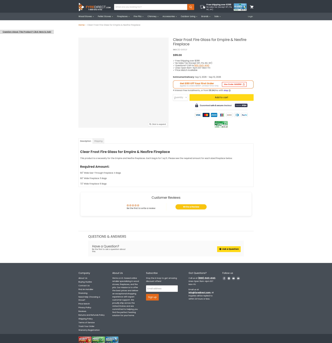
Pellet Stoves (105, 16)
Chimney (152, 16)
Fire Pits (138, 16)
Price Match (84, 303)
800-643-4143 (201, 65)
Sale (216, 16)
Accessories (168, 16)
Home (81, 25)
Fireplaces (122, 16)
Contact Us (84, 285)
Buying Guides (85, 281)
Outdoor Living (188, 16)
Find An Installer (85, 289)
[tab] (85, 141)
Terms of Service (86, 322)
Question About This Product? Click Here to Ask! (27, 31)
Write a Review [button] (191, 206)
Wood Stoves (85, 16)
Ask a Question (230, 249)
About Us (82, 278)
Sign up (152, 297)
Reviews (82, 311)
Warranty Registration (89, 330)
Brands (205, 16)
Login (250, 16)
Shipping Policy (85, 318)
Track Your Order (86, 326)
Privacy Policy (84, 307)
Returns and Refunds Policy (91, 315)
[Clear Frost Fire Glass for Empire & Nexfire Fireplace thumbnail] (83, 135)
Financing (82, 293)
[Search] (190, 7)
